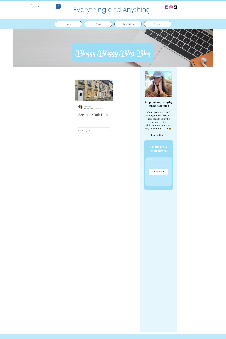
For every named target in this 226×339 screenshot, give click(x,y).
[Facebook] (166, 7)
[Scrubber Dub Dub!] (94, 90)
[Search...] (58, 6)
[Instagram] (171, 7)
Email (149, 159)
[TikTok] (175, 7)
